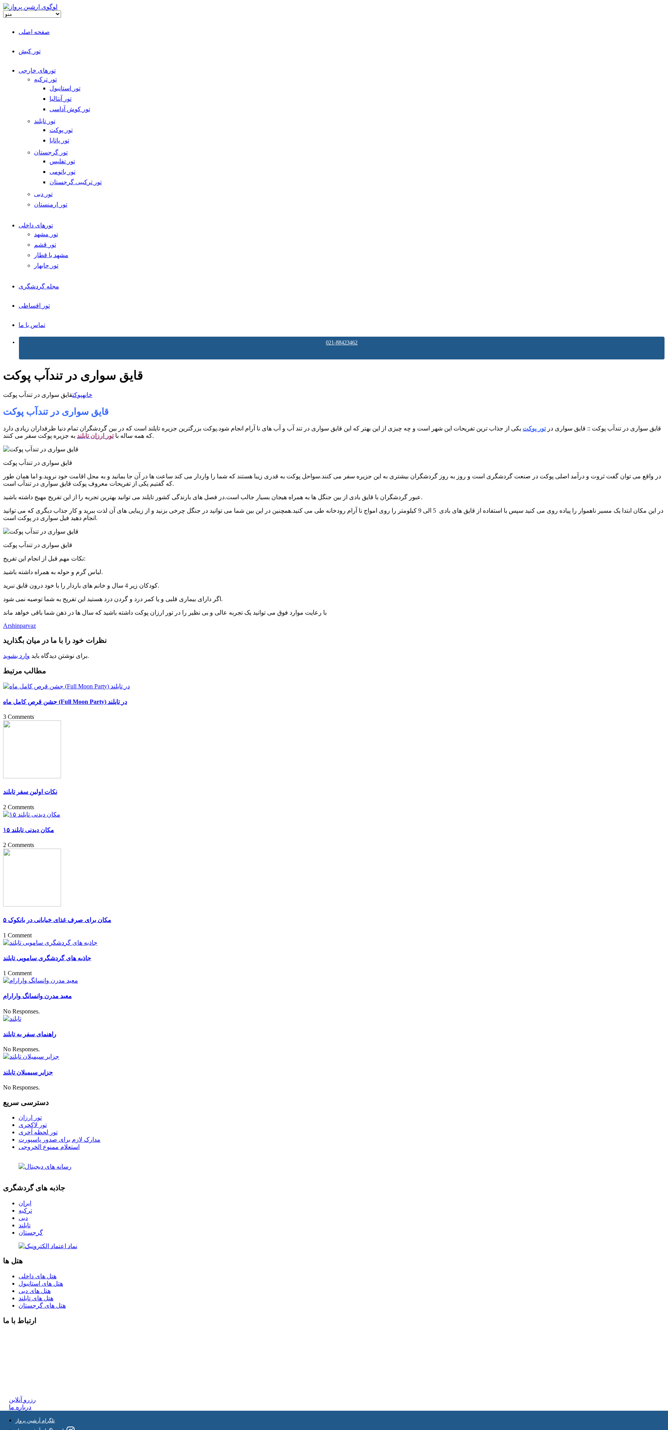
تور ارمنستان (50, 204)
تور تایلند (44, 121)
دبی (23, 1218)
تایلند (25, 1225)
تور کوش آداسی (69, 109)
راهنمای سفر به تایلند (29, 1034)
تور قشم (45, 244)
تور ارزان (30, 1117)
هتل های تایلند (36, 1298)
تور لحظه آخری (38, 1132)
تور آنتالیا (60, 98)
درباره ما (20, 1407)
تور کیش (30, 51)
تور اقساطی (34, 305)
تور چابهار (46, 265)
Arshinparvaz (19, 625)
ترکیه (25, 1210)
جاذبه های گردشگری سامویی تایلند (47, 958)
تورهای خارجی (37, 70)
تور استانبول (64, 88)
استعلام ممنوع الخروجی (49, 1147)
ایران (25, 1203)
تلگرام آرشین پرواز (35, 1420)
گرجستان (31, 1232)
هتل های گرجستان (42, 1305)
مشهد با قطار (51, 255)
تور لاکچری (33, 1125)
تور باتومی (62, 171)
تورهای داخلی (36, 225)
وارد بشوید (16, 655)
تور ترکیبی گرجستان (75, 182)
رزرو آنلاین (22, 1399)
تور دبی (43, 194)
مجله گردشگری (39, 286)
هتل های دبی (35, 1291)
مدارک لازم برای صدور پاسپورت (60, 1139)
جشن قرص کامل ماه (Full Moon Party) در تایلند (65, 701)
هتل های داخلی (37, 1276)
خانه (87, 394)
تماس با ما (32, 325)
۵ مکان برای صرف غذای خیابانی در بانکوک (57, 920)
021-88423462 (342, 343)
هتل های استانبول (41, 1283)
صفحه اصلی (34, 32)
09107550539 (26, 1371)
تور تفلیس (62, 161)
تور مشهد (46, 234)
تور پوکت (61, 130)
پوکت (77, 394)
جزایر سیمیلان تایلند (28, 1072)
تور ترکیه (45, 79)
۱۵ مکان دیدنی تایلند (28, 830)
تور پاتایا (59, 140)
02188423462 (26, 1336)
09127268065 (26, 1364)
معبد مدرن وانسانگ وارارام (37, 996)
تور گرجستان (51, 152)
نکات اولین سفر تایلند (30, 791)
